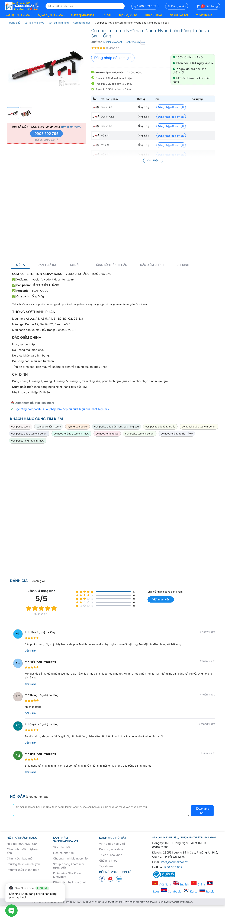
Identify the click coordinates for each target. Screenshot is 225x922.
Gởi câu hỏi (204, 811)
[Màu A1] (95, 135)
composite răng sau (107, 433)
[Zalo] (119, 878)
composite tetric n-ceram (139, 433)
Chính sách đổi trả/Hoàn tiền (23, 851)
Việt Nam (164, 884)
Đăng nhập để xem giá (112, 58)
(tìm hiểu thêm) (71, 127)
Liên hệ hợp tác (63, 853)
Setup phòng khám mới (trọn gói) (68, 865)
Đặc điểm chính (152, 265)
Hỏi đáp (74, 265)
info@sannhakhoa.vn (174, 862)
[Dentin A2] (95, 107)
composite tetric (20, 426)
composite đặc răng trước (160, 426)
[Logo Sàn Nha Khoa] (22, 6)
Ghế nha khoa (108, 860)
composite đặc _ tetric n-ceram (29, 433)
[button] (19, 15)
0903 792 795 (46, 134)
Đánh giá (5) (47, 265)
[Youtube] (110, 878)
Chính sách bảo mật (20, 858)
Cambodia (174, 891)
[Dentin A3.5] (95, 116)
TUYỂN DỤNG (204, 15)
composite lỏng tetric (49, 426)
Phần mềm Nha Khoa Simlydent (67, 874)
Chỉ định (182, 265)
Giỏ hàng (210, 6)
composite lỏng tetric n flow (177, 433)
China (201, 884)
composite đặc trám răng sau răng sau (116, 426)
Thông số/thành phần (110, 265)
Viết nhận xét (160, 599)
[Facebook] (102, 878)
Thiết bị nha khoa (110, 855)
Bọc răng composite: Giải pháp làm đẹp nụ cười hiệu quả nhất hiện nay (62, 409)
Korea (193, 891)
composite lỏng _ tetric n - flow (71, 433)
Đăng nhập (178, 6)
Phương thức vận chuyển (23, 864)
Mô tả (20, 265)
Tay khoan (106, 866)
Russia (209, 891)
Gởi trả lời (30, 650)
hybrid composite (78, 426)
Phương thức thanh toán (23, 869)
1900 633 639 (146, 6)
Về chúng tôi (61, 847)
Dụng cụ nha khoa (111, 849)
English (184, 884)
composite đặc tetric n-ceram (199, 426)
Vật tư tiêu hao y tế (112, 843)
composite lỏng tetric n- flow (27, 440)
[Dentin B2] (95, 126)
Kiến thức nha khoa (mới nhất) (69, 884)
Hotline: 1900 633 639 (22, 843)
